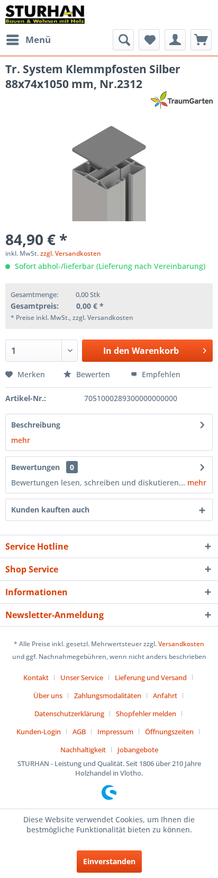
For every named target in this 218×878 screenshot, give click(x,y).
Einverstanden (109, 861)
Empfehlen (160, 374)
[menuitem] (28, 39)
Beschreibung (35, 425)
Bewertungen (35, 467)
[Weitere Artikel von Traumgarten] (182, 100)
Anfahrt (165, 695)
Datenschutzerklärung (69, 713)
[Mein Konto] (175, 39)
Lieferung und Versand (151, 677)
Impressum (115, 731)
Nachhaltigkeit (83, 749)
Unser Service (81, 677)
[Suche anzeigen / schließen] (123, 39)
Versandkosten (181, 643)
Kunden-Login (38, 731)
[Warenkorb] (201, 39)
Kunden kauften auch (50, 510)
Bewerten (93, 374)
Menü (38, 39)
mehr (20, 440)
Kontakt (36, 677)
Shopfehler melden (146, 713)
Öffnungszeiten (169, 731)
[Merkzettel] (149, 39)
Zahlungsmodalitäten (107, 695)
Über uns (47, 695)
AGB (79, 731)
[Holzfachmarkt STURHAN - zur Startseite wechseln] (45, 14)
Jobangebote (137, 749)
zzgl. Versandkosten (70, 253)
